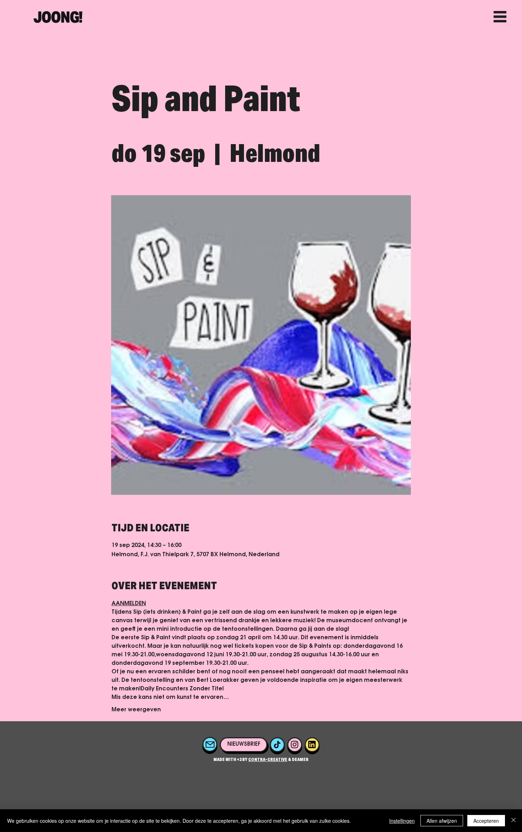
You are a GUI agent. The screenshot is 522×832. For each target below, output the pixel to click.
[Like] (209, 744)
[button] (243, 744)
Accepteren (486, 820)
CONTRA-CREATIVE (267, 760)
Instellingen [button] (402, 820)
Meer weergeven (136, 710)
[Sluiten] (513, 820)
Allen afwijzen (441, 820)
